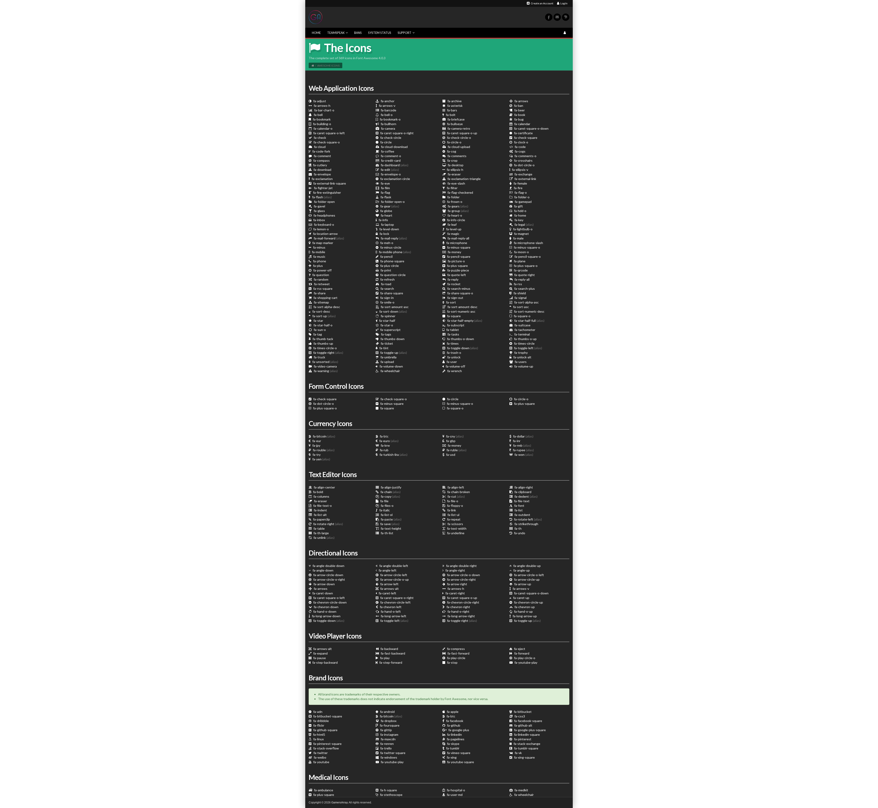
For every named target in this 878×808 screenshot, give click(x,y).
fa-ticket (386, 343)
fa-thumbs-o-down (460, 339)
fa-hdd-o (519, 211)
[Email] (557, 17)
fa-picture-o (456, 261)
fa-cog (451, 151)
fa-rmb (521, 445)
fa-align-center (324, 487)
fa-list (518, 510)
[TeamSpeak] (565, 17)
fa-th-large (321, 533)
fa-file (384, 501)
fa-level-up (453, 229)
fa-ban (518, 105)
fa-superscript (390, 330)
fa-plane (519, 261)
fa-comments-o (525, 156)
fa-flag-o (520, 192)
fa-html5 (318, 734)
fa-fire (517, 188)
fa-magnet (521, 234)
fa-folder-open (324, 202)
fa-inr (516, 441)
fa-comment (322, 156)
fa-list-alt (320, 515)
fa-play (384, 658)
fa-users (520, 362)
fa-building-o (321, 124)
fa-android (387, 712)
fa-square (453, 316)
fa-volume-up (523, 366)
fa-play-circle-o (524, 658)
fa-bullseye (454, 124)
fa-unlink (324, 538)
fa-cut (456, 496)
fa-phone (319, 261)
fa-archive (454, 101)
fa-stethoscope (390, 795)
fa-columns (321, 496)
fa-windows (388, 757)
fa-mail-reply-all (458, 238)
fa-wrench (454, 371)
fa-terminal (522, 334)
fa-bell (318, 115)
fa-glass (319, 211)
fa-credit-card (390, 160)
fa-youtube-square (460, 762)
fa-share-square (391, 293)
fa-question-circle (393, 275)
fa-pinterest (522, 739)
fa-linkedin (454, 734)
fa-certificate (523, 133)
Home (316, 33)
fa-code (520, 147)
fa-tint (383, 348)
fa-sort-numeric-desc (528, 311)
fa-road (385, 284)
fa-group (458, 211)
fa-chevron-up (524, 607)
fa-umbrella (388, 357)
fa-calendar (522, 124)
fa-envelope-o (390, 174)
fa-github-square (325, 730)
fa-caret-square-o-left (329, 133)
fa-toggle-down (462, 348)
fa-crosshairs (523, 160)
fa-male (518, 238)
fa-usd (450, 454)
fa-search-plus (524, 288)
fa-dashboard (394, 165)
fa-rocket (453, 284)
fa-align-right (523, 487)
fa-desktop (455, 165)
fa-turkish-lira (393, 454)
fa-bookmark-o (390, 119)
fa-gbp (450, 441)
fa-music (319, 256)
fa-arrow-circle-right (461, 579)
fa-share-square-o (460, 293)
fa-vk (518, 753)
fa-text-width (456, 528)
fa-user (451, 362)
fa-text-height (390, 528)
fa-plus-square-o (525, 266)
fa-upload (387, 362)
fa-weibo (319, 757)
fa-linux (318, 739)
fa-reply (452, 279)
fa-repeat (453, 519)
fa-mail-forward (328, 238)
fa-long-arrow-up (524, 616)
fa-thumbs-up (323, 343)
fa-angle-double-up (527, 566)
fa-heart (386, 215)
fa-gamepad (523, 202)
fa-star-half (386, 320)
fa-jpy (316, 445)
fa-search (387, 288)
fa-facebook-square (527, 721)
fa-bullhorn (388, 124)
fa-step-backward (325, 662)
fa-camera (387, 128)
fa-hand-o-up (523, 611)
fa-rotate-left (527, 519)
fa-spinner (387, 316)
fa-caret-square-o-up (461, 133)
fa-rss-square (322, 288)
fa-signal (520, 298)
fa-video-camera (325, 366)
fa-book (519, 115)
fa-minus (318, 247)
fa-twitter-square (392, 753)
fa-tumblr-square (525, 748)
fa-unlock (453, 357)
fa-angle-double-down (328, 566)
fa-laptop (387, 224)
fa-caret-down (322, 593)
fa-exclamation (322, 179)
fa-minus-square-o (526, 247)
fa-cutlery (319, 165)
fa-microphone (456, 243)
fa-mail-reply (393, 238)
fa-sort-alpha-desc (326, 307)
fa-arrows (521, 101)
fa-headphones (324, 215)
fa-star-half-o (322, 325)
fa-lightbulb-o (522, 229)
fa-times (452, 343)
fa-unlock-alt (522, 357)
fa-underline (455, 533)
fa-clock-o (520, 142)
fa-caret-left (387, 593)
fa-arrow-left (389, 584)
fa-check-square (525, 138)
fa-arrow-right (456, 584)
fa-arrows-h (321, 105)
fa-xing (451, 757)
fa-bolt (450, 115)
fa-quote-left (456, 275)
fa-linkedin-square (526, 734)
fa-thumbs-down (392, 339)
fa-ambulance (323, 790)
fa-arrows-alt (389, 589)
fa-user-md (454, 795)
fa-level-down (389, 229)
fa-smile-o (387, 302)
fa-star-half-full (529, 320)
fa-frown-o (454, 202)
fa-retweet (321, 284)
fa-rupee (523, 450)
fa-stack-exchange (526, 744)
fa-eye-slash (456, 183)
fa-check (319, 138)
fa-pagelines (455, 739)
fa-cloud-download (394, 147)
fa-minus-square (458, 247)
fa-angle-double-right (461, 566)
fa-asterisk (455, 105)
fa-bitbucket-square (327, 716)
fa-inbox (319, 220)
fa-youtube (321, 762)
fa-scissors (455, 524)
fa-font (519, 505)
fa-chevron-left (390, 607)
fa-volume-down (391, 366)
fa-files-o (386, 505)
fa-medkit (521, 790)
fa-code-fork (321, 151)
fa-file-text (521, 501)
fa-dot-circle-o (524, 165)
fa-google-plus (458, 730)
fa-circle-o (453, 142)
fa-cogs (519, 151)
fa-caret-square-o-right (397, 133)
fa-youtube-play (525, 662)
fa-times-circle (524, 343)
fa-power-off (322, 270)
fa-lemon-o (321, 229)
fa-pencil (386, 256)
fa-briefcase (456, 119)
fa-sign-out (455, 298)
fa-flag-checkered (460, 192)
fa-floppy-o (454, 505)
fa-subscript (455, 325)
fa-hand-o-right (458, 611)
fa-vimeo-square (458, 753)
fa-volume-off (455, 366)
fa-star (318, 320)
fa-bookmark (321, 119)
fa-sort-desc (321, 311)
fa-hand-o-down (324, 611)
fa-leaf (452, 224)
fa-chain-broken (458, 492)
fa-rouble (323, 450)
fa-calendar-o (322, 128)
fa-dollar (522, 436)
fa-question (320, 275)
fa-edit (389, 170)
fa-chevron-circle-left (395, 602)
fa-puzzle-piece (458, 270)
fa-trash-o (453, 352)
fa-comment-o (390, 156)
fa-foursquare (389, 725)
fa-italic (384, 510)
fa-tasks (453, 334)
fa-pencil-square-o (527, 256)
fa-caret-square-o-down (531, 128)
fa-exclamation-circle (395, 179)
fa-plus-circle (389, 266)
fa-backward (389, 649)
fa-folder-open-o (392, 202)
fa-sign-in (387, 298)
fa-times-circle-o (325, 348)
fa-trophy (521, 352)
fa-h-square (388, 790)
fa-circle (386, 142)
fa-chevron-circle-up (528, 602)
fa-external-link (525, 179)
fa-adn (317, 712)
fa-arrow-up (522, 584)
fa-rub (383, 450)
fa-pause (319, 658)
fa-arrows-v (386, 105)
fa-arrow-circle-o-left (528, 575)
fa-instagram (389, 734)
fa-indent (320, 510)
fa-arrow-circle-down (328, 575)
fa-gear (389, 206)
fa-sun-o (319, 330)
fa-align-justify (390, 487)
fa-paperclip (321, 519)
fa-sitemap (321, 302)
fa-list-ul (453, 515)
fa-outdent (522, 515)
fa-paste (391, 519)
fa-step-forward (390, 662)
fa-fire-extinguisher (326, 192)
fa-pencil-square (458, 256)
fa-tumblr (452, 748)
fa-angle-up (521, 570)
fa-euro (389, 441)
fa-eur (316, 441)
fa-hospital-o (455, 790)
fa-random (320, 279)
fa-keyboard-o (323, 224)
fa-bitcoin (323, 436)
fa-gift (518, 206)
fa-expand (320, 653)
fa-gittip (386, 730)
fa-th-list (386, 533)
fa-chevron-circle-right (462, 602)
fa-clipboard (522, 492)
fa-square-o (521, 316)
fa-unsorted (325, 362)
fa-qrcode (520, 270)
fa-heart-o (454, 215)
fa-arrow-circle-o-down (463, 575)
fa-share (319, 293)
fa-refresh (387, 279)
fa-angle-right (455, 570)
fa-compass (321, 160)
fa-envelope (322, 174)
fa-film (385, 188)
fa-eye (385, 183)
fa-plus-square (457, 266)
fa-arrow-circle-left (393, 575)
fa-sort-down (393, 311)
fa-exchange (523, 174)
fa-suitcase (522, 325)
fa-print (385, 270)
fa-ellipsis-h (454, 170)
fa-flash (321, 197)
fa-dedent (526, 496)
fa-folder (453, 197)
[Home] (312, 65)
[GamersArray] (315, 17)
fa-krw (385, 445)
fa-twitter (320, 753)
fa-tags (385, 334)
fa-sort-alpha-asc (526, 302)
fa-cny (454, 436)
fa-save (389, 524)
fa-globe (386, 211)
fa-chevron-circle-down (330, 602)
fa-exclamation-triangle (464, 179)
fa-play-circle (455, 658)
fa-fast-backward (392, 653)
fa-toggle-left (527, 348)
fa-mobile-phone (394, 252)
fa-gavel (319, 206)
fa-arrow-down (324, 584)
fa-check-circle (390, 138)
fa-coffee (387, 151)
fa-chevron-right (458, 607)
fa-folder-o (522, 197)
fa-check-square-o (326, 142)
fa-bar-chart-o (323, 110)
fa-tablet (452, 330)
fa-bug (519, 119)
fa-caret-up (520, 598)
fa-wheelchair (390, 371)
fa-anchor (387, 101)
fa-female (520, 183)
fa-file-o (452, 501)
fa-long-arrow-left (393, 616)
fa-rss (517, 284)
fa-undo (519, 533)
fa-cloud (319, 147)
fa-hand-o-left (390, 611)
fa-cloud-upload (458, 147)
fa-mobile (318, 252)
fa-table (319, 528)
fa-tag (317, 334)
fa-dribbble (321, 721)
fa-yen (321, 459)
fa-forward (521, 653)
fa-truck (319, 357)
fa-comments (456, 156)
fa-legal (524, 224)
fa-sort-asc (520, 307)
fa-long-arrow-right (461, 616)
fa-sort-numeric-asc (460, 311)
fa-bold (317, 492)
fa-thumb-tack (322, 339)
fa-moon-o (521, 252)
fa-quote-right (524, 275)
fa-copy (390, 496)
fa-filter (452, 188)
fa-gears (457, 206)
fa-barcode (388, 110)
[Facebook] (548, 17)
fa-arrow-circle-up (526, 579)
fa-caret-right (455, 593)
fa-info (383, 220)
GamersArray (339, 802)
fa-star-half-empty (464, 320)
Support (404, 33)
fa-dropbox (388, 721)
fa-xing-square (524, 757)
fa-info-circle (455, 220)
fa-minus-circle (390, 247)
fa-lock (384, 234)
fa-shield (519, 293)
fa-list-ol (386, 515)
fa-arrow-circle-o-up (394, 579)
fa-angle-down (322, 570)
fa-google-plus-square (529, 730)
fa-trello (386, 748)
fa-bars (451, 110)
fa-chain (390, 492)
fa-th (518, 528)
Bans (358, 33)
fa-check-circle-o (458, 138)
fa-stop (452, 662)
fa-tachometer (524, 330)
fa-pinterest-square (327, 744)
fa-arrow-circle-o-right (329, 579)
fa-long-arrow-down (325, 616)
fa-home (520, 215)
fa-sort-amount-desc (462, 307)
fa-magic (453, 234)
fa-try (316, 454)
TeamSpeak (336, 33)
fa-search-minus (458, 288)
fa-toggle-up (393, 352)
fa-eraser (454, 174)
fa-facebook (454, 721)
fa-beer (519, 110)
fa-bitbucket (522, 712)
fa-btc (383, 436)
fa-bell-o (386, 115)
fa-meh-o (386, 243)
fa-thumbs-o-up (525, 339)
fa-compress (455, 649)
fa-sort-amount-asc (394, 307)
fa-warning (325, 371)
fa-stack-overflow (326, 748)
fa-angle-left (387, 570)
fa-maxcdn (388, 739)
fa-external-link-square (329, 183)
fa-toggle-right (328, 352)
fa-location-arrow (325, 234)
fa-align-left (455, 487)
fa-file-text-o (322, 505)
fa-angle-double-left (393, 566)
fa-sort (450, 302)
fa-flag (385, 192)
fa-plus (317, 266)
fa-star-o (386, 325)
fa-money (454, 252)
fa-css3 (519, 716)
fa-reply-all (522, 279)
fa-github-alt (523, 725)
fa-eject (519, 649)
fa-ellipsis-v (519, 170)
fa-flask (385, 197)
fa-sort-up (324, 316)
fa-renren (387, 744)
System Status (379, 33)
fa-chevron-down (325, 607)
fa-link (451, 510)
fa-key (518, 220)
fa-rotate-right (328, 524)
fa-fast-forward (458, 653)
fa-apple (452, 712)
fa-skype (452, 744)
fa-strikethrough (526, 524)
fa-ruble (456, 450)
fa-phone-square (392, 261)
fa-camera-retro (458, 128)
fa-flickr (318, 725)
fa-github (453, 725)
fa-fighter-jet (323, 188)
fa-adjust (319, 101)
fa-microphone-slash (528, 243)
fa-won (523, 454)
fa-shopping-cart (325, 298)
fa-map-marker (322, 243)
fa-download (322, 170)
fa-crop (452, 160)
